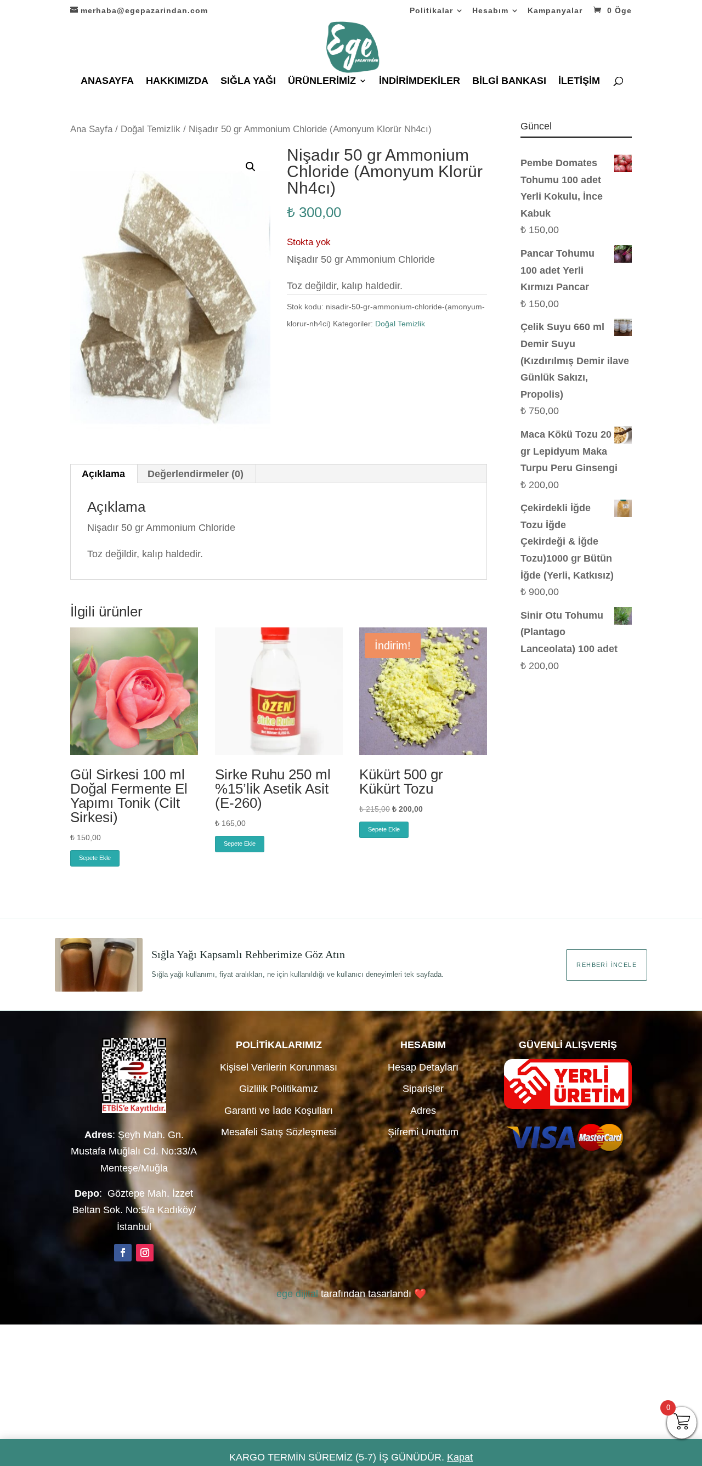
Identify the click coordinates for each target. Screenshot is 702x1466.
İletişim (579, 81)
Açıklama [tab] (103, 473)
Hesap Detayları (423, 1067)
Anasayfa (107, 81)
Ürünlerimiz (322, 81)
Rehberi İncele (606, 964)
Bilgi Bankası (509, 81)
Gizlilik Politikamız (278, 1088)
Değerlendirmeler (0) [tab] (196, 473)
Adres (423, 1110)
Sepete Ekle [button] (95, 857)
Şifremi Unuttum (423, 1132)
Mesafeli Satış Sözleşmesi (278, 1132)
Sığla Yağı (248, 81)
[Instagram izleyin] (145, 1252)
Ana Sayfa (91, 129)
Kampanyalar (555, 11)
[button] (251, 167)
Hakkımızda (177, 81)
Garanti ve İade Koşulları (278, 1110)
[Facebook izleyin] (123, 1252)
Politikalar (431, 11)
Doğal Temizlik (150, 129)
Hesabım (490, 11)
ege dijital (297, 1293)
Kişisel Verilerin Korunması (278, 1067)
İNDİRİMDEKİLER (419, 81)
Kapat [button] (460, 1457)
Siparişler (423, 1088)
